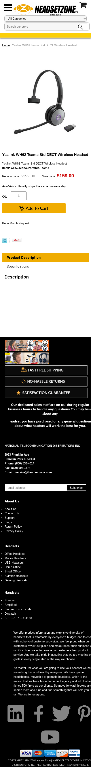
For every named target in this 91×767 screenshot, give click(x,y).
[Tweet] (4, 242)
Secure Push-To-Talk (18, 609)
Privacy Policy (14, 531)
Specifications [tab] (18, 266)
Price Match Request (15, 223)
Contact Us (12, 513)
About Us (12, 501)
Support (10, 517)
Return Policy (13, 526)
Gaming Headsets (16, 580)
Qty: (5, 196)
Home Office (13, 567)
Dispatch (10, 613)
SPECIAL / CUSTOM (18, 618)
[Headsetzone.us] (45, 9)
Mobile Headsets (15, 558)
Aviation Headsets (16, 576)
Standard (10, 600)
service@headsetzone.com (33, 472)
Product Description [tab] (24, 258)
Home (6, 45)
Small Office (13, 571)
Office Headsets (15, 553)
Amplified (11, 604)
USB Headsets (14, 562)
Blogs (8, 522)
